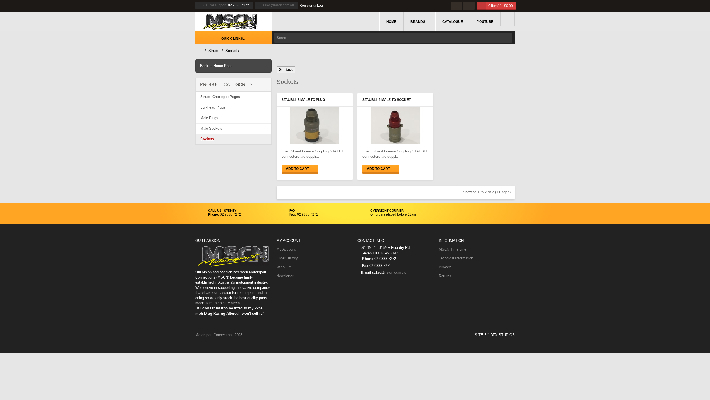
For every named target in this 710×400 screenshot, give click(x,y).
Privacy (445, 267)
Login (321, 6)
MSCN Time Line (452, 249)
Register (306, 6)
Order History (287, 258)
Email (366, 273)
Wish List (284, 267)
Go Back (286, 70)
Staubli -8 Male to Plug (303, 100)
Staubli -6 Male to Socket (386, 100)
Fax (364, 266)
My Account (286, 249)
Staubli (213, 51)
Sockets (232, 51)
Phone (367, 259)
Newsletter (285, 276)
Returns (445, 276)
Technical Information (456, 258)
